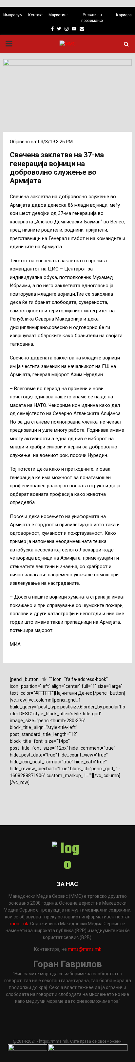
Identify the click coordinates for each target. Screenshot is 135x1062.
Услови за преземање (92, 17)
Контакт (35, 15)
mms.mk (19, 923)
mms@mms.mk (84, 949)
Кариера (124, 15)
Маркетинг (58, 15)
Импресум (13, 15)
